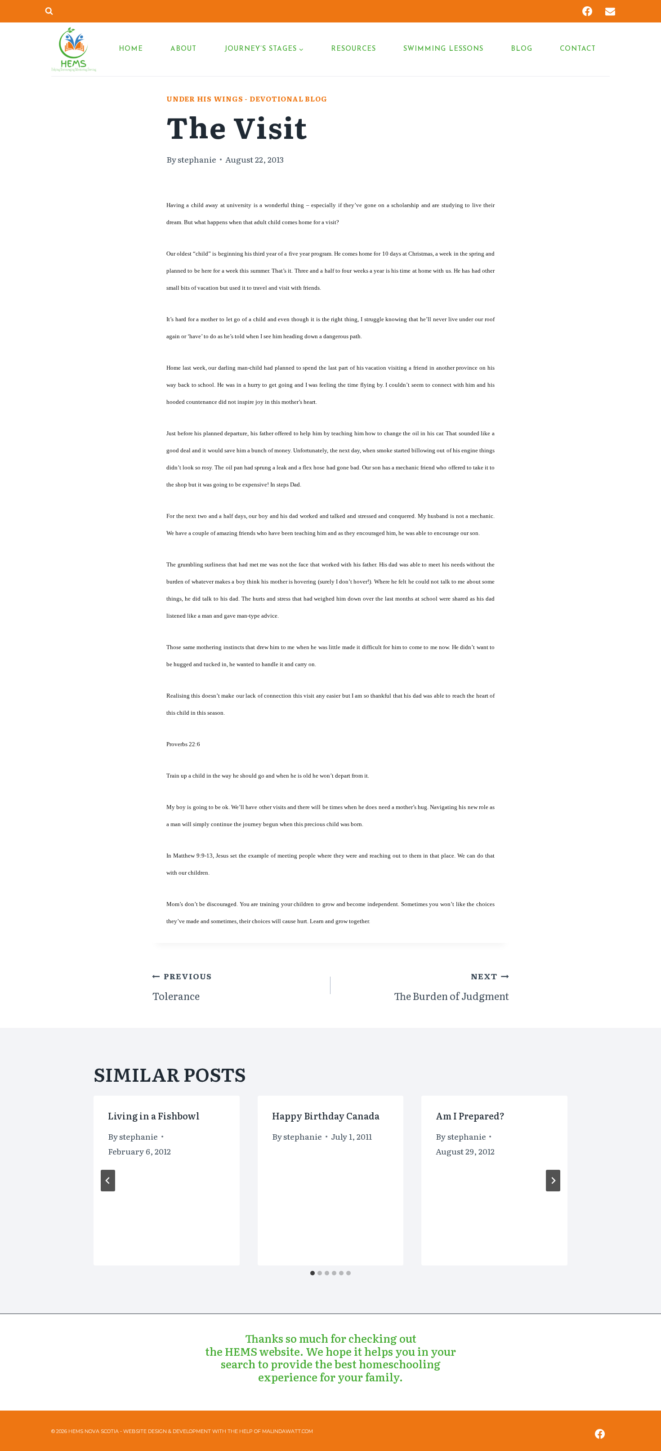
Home (131, 49)
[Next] (553, 1180)
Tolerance (181, 986)
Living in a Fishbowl (154, 1115)
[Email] (610, 11)
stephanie (197, 159)
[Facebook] (587, 11)
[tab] (312, 1273)
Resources (353, 49)
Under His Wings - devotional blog (246, 98)
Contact (578, 49)
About (183, 49)
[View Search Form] (49, 11)
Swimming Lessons (443, 49)
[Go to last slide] (108, 1180)
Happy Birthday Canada (326, 1115)
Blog (521, 49)
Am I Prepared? (470, 1115)
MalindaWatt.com (287, 1431)
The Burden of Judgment (451, 986)
